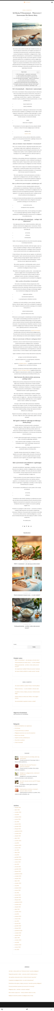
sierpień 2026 (18, 807)
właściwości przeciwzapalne (23, 183)
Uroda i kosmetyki (27, 10)
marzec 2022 (18, 890)
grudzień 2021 (18, 897)
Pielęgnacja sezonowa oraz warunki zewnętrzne (25, 733)
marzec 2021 (18, 918)
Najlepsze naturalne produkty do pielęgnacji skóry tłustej (21, 995)
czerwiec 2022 (18, 883)
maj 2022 (17, 885)
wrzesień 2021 (18, 904)
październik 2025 (18, 831)
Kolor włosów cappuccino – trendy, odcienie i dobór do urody (22, 992)
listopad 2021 (18, 899)
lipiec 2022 (17, 880)
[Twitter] (24, 526)
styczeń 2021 (18, 923)
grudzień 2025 (18, 826)
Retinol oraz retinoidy (19, 735)
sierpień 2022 (18, 878)
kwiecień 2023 (18, 859)
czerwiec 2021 (18, 911)
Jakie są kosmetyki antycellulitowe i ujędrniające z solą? (26, 85)
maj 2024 (17, 854)
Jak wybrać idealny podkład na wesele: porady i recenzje (27, 671)
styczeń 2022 (18, 895)
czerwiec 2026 (18, 812)
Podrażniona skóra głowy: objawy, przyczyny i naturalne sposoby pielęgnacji (25, 983)
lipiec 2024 (17, 852)
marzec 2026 (18, 819)
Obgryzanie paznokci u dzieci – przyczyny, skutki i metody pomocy (23, 974)
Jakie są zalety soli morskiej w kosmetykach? (27, 79)
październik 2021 (18, 902)
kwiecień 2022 (18, 888)
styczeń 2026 (18, 824)
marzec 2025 (18, 847)
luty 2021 (17, 921)
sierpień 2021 (18, 906)
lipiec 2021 (17, 909)
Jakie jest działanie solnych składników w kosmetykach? (27, 75)
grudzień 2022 (18, 869)
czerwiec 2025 (18, 840)
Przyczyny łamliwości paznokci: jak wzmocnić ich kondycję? (21, 986)
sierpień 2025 (18, 835)
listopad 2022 (18, 871)
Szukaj (15, 644)
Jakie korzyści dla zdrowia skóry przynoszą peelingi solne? (26, 82)
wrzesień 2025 (18, 833)
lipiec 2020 (17, 937)
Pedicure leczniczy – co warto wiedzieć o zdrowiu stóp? (27, 688)
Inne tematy (17, 728)
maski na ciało (28, 133)
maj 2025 (17, 843)
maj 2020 (17, 942)
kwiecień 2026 (18, 817)
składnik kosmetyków (35, 330)
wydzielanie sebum (23, 363)
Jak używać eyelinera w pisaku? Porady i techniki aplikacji (27, 685)
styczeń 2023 (18, 866)
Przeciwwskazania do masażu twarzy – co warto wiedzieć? (27, 595)
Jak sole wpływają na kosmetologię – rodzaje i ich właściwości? (26, 78)
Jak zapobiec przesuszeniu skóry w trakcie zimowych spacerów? (22, 977)
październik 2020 (18, 930)
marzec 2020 (18, 947)
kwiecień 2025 (18, 845)
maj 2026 (17, 814)
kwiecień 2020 (18, 944)
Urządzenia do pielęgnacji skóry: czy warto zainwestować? (21, 980)
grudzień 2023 (18, 857)
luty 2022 (17, 892)
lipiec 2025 (17, 838)
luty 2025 (17, 850)
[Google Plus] (28, 526)
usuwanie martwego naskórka (23, 370)
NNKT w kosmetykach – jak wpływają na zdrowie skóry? (27, 563)
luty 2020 (17, 949)
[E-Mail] (31, 526)
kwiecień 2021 (18, 916)
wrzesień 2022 (18, 876)
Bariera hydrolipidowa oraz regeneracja (23, 725)
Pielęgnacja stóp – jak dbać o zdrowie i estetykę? (19, 989)
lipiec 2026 (17, 809)
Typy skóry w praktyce (20, 740)
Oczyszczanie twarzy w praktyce (22, 730)
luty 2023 (17, 864)
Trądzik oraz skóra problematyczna (22, 737)
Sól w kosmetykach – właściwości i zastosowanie (26, 74)
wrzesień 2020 (18, 933)
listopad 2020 (18, 928)
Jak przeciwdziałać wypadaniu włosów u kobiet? (25, 701)
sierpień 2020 (18, 935)
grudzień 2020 (18, 925)
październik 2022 (18, 873)
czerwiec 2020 (18, 940)
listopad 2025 (18, 828)
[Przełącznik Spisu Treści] (37, 72)
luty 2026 (17, 821)
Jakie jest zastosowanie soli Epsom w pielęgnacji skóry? (27, 81)
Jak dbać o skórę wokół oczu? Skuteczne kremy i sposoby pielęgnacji (23, 971)
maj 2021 (17, 914)
